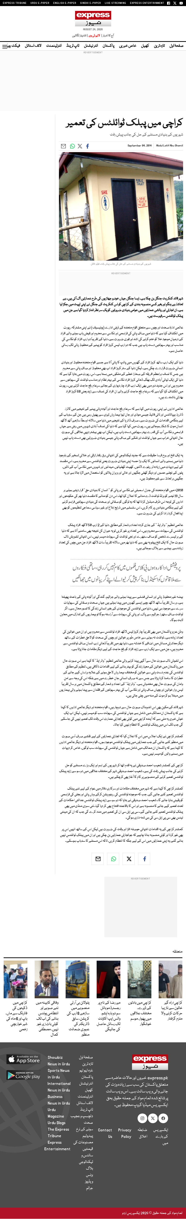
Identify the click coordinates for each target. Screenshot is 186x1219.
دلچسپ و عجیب (81, 1116)
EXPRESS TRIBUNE (15, 3)
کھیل (145, 46)
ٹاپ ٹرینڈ (72, 46)
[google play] (29, 1074)
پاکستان (108, 46)
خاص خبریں (127, 46)
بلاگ (89, 1169)
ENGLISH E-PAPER (64, 3)
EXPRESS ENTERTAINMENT (147, 3)
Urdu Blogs (56, 1123)
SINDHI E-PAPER (90, 3)
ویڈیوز (89, 1182)
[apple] (29, 1059)
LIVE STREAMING (115, 3)
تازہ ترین (159, 46)
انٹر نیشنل (91, 46)
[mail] (98, 859)
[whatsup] (113, 859)
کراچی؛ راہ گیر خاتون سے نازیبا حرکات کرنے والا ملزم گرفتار (171, 1011)
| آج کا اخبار (107, 35)
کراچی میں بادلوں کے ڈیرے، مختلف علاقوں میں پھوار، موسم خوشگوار (139, 1013)
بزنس (89, 1175)
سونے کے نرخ (84, 1129)
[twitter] (129, 859)
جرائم (89, 1188)
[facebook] (144, 859)
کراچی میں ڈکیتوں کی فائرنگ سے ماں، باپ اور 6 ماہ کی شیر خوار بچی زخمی (16, 1016)
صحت (88, 1123)
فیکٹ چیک (11, 46)
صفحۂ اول (177, 46)
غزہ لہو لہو (86, 1071)
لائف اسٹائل (33, 46)
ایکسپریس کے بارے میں (160, 1136)
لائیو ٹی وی (94, 35)
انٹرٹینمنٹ (54, 46)
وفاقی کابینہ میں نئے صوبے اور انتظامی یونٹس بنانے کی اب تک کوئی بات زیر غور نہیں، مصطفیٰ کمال (47, 1019)
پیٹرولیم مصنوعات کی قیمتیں (83, 1142)
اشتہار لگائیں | (80, 35)
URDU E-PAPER (40, 3)
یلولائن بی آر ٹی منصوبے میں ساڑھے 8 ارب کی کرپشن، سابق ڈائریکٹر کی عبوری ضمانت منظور (78, 1019)
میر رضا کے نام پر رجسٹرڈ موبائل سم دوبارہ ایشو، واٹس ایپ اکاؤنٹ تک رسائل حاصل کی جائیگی (108, 1016)
